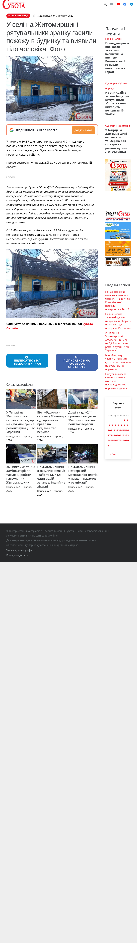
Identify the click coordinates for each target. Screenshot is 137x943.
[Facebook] (125, 4)
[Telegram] (131, 4)
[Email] (112, 4)
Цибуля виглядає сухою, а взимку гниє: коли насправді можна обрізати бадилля (116, 381)
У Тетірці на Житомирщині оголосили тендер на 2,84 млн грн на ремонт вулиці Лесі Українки (21, 422)
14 (121, 430)
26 (115, 440)
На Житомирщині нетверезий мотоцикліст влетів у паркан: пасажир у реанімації (83, 475)
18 (112, 435)
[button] (105, 4)
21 (121, 435)
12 (115, 430)
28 (121, 440)
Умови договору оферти (21, 550)
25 (112, 440)
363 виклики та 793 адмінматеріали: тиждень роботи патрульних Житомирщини (20, 475)
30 (127, 440)
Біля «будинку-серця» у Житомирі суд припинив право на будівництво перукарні (51, 422)
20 (118, 435)
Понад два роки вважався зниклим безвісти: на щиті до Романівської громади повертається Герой (117, 300)
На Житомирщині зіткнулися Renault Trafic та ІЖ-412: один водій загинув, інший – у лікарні (51, 476)
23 (127, 435)
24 (109, 440)
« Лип (113, 454)
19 (115, 435)
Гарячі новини (114, 38)
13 (118, 430)
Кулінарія (111, 83)
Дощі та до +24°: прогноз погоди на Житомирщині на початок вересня (82, 418)
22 (124, 435)
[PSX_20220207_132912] (52, 283)
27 (118, 440)
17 (109, 435)
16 (127, 430)
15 (124, 430)
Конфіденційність (17, 555)
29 (124, 440)
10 (109, 430)
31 (109, 445)
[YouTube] (118, 4)
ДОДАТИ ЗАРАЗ (83, 130)
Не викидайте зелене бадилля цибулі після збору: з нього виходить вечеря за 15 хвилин (117, 103)
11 (112, 430)
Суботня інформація (117, 125)
